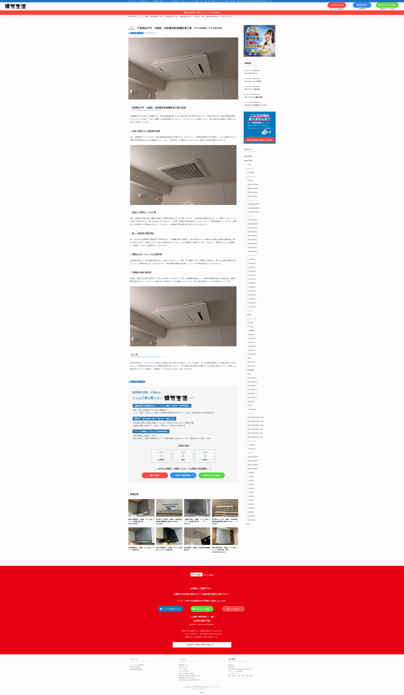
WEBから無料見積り (183, 475)
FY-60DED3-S (252, 259)
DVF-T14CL (251, 366)
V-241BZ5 (251, 500)
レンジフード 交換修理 (137, 665)
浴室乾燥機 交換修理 (136, 669)
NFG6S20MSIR (252, 224)
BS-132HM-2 (252, 378)
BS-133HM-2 (252, 386)
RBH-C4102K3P (253, 469)
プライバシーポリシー (199, 689)
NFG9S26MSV (252, 251)
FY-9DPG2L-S (252, 299)
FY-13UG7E (251, 449)
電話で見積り (155, 475)
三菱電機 (250, 330)
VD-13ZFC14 (252, 346)
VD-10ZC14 (251, 334)
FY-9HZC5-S (252, 307)
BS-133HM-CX (252, 390)
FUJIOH (250, 180)
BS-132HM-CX (252, 382)
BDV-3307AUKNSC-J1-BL (256, 417)
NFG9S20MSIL (252, 243)
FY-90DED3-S (252, 283)
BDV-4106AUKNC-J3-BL (255, 437)
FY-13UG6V (251, 445)
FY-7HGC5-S (252, 275)
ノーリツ (250, 216)
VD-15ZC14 (251, 350)
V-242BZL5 (251, 504)
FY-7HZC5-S (252, 279)
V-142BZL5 (251, 488)
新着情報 (249, 156)
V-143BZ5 (251, 492)
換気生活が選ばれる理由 (186, 673)
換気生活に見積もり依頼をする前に (190, 675)
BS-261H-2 (251, 401)
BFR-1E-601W (252, 196)
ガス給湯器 (250, 172)
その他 (249, 164)
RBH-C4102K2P (253, 465)
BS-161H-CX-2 (252, 397)
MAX (249, 374)
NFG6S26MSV (252, 232)
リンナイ (250, 311)
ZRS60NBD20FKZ (253, 208)
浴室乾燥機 (140, 33)
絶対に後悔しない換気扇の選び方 (189, 680)
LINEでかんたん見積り (211, 475)
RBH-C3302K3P (253, 457)
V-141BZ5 (251, 480)
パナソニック (252, 255)
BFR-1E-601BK (252, 192)
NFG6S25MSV (252, 228)
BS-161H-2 (251, 393)
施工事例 (133, 33)
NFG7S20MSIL (252, 236)
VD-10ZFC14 (252, 338)
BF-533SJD (251, 520)
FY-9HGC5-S (252, 303)
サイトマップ (215, 687)
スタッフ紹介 (183, 669)
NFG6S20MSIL (252, 220)
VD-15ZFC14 (252, 354)
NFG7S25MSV (252, 240)
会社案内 (187, 687)
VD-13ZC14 (251, 342)
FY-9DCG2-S (252, 291)
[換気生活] (15, 6)
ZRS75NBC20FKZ (253, 212)
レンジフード (251, 176)
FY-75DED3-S (252, 271)
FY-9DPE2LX (252, 295)
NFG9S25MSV (252, 247)
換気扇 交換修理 (135, 667)
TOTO (250, 405)
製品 (248, 524)
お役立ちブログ (183, 667)
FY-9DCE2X (251, 287)
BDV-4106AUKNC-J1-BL (255, 429)
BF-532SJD (251, 516)
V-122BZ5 (251, 476)
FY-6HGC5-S (252, 263)
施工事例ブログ (183, 665)
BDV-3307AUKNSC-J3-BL (256, 425)
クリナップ (251, 200)
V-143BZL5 (251, 496)
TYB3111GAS (252, 409)
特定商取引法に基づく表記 (187, 678)
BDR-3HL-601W (253, 184)
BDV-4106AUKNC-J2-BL (255, 433)
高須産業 (250, 512)
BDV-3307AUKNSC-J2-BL (256, 421)
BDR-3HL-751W (253, 188)
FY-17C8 (250, 322)
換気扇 (249, 314)
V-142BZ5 (251, 484)
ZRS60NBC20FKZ (253, 204)
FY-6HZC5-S (252, 267)
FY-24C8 (250, 326)
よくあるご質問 (183, 671)
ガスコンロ (250, 168)
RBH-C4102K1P (253, 461)
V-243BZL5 (251, 508)
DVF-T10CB (251, 362)
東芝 (249, 358)
